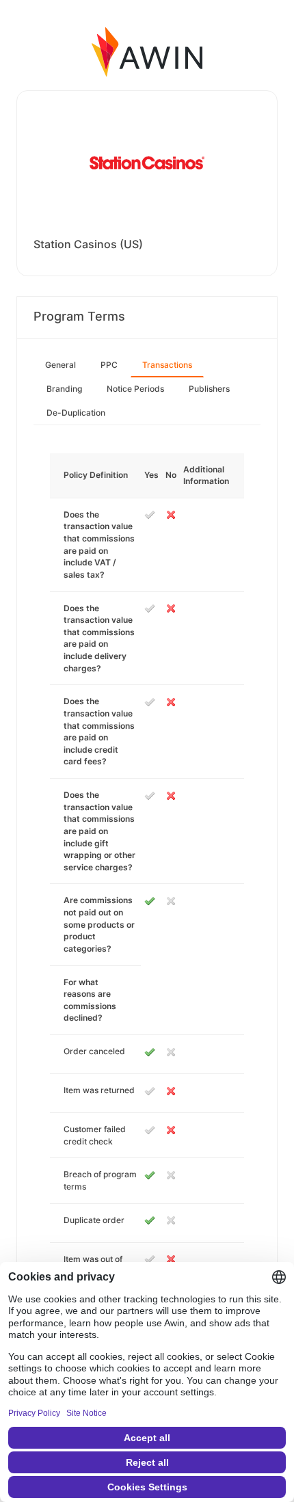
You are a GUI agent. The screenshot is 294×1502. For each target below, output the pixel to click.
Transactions (167, 365)
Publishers (209, 389)
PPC (109, 365)
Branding (64, 389)
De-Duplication (75, 412)
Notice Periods (135, 389)
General (60, 365)
